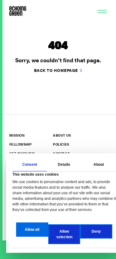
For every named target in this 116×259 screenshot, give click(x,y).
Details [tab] (64, 164)
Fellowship (20, 144)
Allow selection (64, 234)
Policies (61, 144)
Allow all (32, 229)
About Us (62, 135)
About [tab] (98, 164)
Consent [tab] (29, 164)
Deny (96, 231)
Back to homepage (56, 70)
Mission (16, 135)
